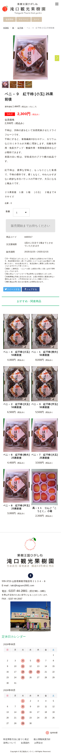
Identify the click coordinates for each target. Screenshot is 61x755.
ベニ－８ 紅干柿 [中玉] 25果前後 (16, 507)
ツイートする (13, 289)
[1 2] (21, 212)
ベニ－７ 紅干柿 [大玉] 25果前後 (44, 456)
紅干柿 (20, 28)
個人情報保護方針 (42, 739)
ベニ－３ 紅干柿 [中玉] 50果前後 (44, 405)
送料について (9, 743)
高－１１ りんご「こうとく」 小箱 (44, 509)
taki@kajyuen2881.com (22, 585)
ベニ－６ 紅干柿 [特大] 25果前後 (16, 456)
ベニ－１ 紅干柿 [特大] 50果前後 (44, 353)
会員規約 (25, 743)
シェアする (31, 289)
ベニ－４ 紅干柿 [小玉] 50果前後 (16, 353)
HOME (6, 28)
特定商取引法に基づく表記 (16, 739)
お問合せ (38, 743)
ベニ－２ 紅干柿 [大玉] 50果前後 (16, 405)
